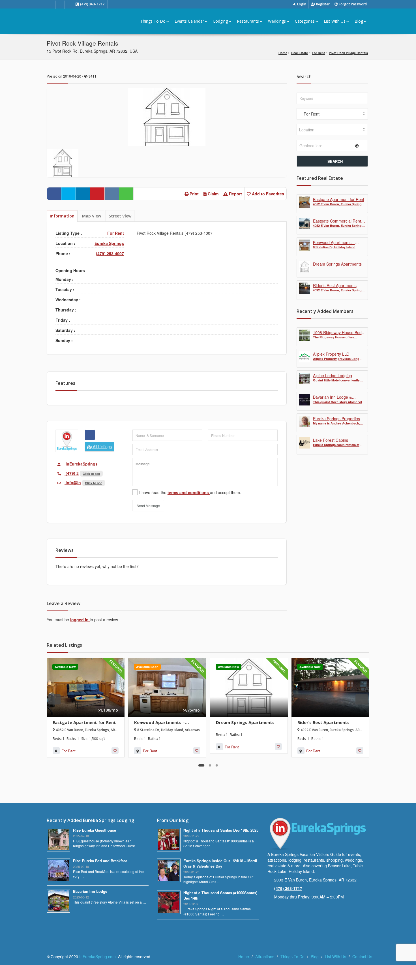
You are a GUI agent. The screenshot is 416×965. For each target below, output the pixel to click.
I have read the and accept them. (190, 492)
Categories (305, 21)
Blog (359, 21)
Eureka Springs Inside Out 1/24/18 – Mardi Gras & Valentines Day (220, 863)
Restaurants (248, 21)
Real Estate (299, 53)
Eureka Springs (109, 243)
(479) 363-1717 (288, 888)
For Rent (318, 53)
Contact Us (362, 956)
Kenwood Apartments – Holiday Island (159, 725)
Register (322, 4)
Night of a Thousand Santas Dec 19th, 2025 (220, 830)
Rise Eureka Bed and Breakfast (100, 860)
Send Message (148, 505)
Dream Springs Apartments (245, 722)
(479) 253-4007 (110, 253)
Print (193, 194)
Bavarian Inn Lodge (90, 891)
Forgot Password (352, 4)
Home (282, 53)
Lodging (220, 21)
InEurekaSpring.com (97, 956)
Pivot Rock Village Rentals (348, 53)
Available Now (65, 667)
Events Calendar (189, 21)
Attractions (264, 956)
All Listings (102, 446)
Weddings (277, 21)
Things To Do (153, 21)
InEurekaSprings (81, 464)
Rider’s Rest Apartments (323, 722)
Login (301, 4)
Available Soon (147, 667)
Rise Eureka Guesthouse (94, 830)
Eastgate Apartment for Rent (84, 722)
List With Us (335, 21)
